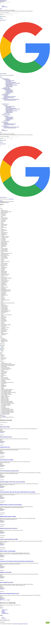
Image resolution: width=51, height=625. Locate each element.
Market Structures (4, 272)
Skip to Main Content (3, 0)
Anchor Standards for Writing (5, 393)
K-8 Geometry (3, 407)
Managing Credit (4, 385)
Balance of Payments (4, 212)
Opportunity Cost (4, 227)
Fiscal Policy (3, 220)
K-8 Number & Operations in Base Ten (7, 410)
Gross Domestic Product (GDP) (6, 368)
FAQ (3, 617)
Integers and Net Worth (5, 426)
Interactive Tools (4, 609)
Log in (1, 8)
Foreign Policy (3, 221)
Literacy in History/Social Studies (6, 394)
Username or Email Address (4, 12)
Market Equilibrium (4, 224)
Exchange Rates (3, 219)
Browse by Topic (6, 87)
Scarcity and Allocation (5, 378)
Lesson (2, 349)
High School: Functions (5, 398)
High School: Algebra (4, 397)
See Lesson (2, 432)
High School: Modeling (5, 400)
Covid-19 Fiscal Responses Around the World (9, 470)
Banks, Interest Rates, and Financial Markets (8, 364)
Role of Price (3, 321)
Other (2, 359)
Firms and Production (9, 109)
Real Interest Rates (4, 230)
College (2, 342)
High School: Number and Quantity (6, 401)
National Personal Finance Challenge (10, 96)
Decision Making (4, 256)
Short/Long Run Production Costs (6, 253)
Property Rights (3, 319)
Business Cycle (3, 213)
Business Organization (4, 305)
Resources (7, 79)
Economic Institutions (4, 218)
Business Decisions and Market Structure (7, 365)
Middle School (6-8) (4, 340)
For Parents (4, 612)
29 (7, 599)
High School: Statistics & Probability (7, 402)
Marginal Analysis (4, 243)
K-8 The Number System (5, 414)
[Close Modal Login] (0, 9)
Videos (3, 611)
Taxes (2, 301)
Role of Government (4, 251)
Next (9, 599)
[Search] (9, 2)
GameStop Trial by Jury (5, 447)
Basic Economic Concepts (10, 80)
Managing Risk (3, 386)
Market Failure (3, 245)
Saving (2, 387)
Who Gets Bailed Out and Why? (6, 582)
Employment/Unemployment (5, 310)
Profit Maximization (4, 250)
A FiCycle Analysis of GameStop (6, 459)
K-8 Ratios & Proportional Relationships (7, 412)
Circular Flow (3, 214)
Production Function (4, 249)
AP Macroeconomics (9, 86)
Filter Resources (2, 202)
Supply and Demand (4, 232)
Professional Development (6, 88)
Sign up (1, 605)
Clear (1, 415)
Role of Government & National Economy (7, 302)
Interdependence (3, 330)
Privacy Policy (15, 623)
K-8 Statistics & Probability (5, 413)
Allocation (2, 235)
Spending (2, 388)
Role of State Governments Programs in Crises (9, 593)
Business (2, 354)
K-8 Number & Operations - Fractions (7, 409)
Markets (2, 374)
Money (2, 226)
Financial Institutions (4, 311)
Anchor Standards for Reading (6, 391)
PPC (2, 228)
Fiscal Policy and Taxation (5, 367)
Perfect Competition (4, 248)
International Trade (4, 242)
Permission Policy (20, 623)
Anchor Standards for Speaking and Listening (8, 392)
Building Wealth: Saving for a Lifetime (8, 516)
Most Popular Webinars (9, 118)
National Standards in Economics (6, 363)
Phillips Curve (3, 229)
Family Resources (5, 98)
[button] (25, 208)
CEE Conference (6, 93)
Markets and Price (4, 331)
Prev (0, 599)
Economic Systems (4, 309)
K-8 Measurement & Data (5, 408)
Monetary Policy (3, 225)
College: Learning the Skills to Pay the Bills (9, 539)
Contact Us (4, 618)
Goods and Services (4, 258)
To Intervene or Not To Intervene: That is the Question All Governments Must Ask (16, 561)
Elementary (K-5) (4, 339)
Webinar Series (8, 119)
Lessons (3, 610)
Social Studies (3, 358)
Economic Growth (4, 217)
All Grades (3, 338)
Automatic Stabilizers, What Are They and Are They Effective (12, 481)
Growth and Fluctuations (5, 369)
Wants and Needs (4, 264)
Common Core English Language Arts (7, 389)
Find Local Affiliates (5, 613)
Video (2, 351)
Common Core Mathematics (5, 396)
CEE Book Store (4, 6)
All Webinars (7, 89)
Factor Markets (3, 239)
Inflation (2, 223)
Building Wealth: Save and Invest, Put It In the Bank (11, 504)
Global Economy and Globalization (11, 84)
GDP (2, 222)
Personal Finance (8, 81)
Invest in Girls (6, 95)
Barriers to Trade (3, 279)
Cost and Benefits (4, 267)
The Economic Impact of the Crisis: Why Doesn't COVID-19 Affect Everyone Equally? (17, 491)
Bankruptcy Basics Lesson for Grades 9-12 (8, 528)
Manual (2, 350)
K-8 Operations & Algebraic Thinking (7, 411)
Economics (3, 355)
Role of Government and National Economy (13, 83)
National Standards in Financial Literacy (7, 382)
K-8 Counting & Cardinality (5, 404)
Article (2, 347)
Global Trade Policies (4, 282)
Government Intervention (5, 241)
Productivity (3, 318)
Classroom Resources (5, 78)
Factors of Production (4, 257)
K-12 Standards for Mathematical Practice (7, 403)
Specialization (3, 334)
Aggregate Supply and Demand (6, 211)
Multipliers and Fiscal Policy (6, 572)
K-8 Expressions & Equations (6, 405)
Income (2, 260)
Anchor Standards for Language (6, 390)
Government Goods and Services (6, 314)
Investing (2, 384)
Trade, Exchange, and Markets (11, 82)
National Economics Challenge (9, 97)
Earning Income (3, 383)
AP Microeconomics (9, 85)
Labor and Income (4, 372)
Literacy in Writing (4, 395)
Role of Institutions (4, 320)
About (3, 5)
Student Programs (5, 94)
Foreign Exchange (4, 281)
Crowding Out (3, 215)
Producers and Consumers (5, 261)
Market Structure (3, 246)
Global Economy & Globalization (6, 278)
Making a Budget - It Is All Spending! (7, 551)
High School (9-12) (4, 341)
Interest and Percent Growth (6, 436)
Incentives (2, 259)
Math (2, 356)
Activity (2, 346)
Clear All (7, 202)
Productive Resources (4, 275)
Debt (2, 216)
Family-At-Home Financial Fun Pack (10, 127)
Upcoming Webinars (9, 91)
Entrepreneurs (3, 268)
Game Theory (3, 240)
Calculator (2, 348)
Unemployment (3, 233)
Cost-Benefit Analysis (4, 237)
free (31, 11)
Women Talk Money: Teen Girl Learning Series (11, 99)
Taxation (2, 322)
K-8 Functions (3, 406)
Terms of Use (25, 623)
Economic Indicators (4, 307)
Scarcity (2, 231)
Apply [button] (3, 415)
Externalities (3, 238)
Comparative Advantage (5, 236)
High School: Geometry (5, 399)
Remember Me (3, 16)
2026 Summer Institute (9, 90)
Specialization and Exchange (5, 379)
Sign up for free (11, 75)
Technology (3, 323)
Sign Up (1, 200)
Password (1, 14)
